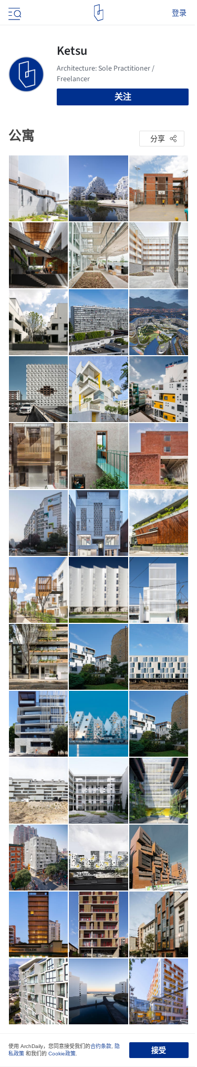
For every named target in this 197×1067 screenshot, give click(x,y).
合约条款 (100, 1046)
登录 (179, 12)
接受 (158, 1050)
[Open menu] (13, 12)
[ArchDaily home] (98, 12)
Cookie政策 (62, 1053)
